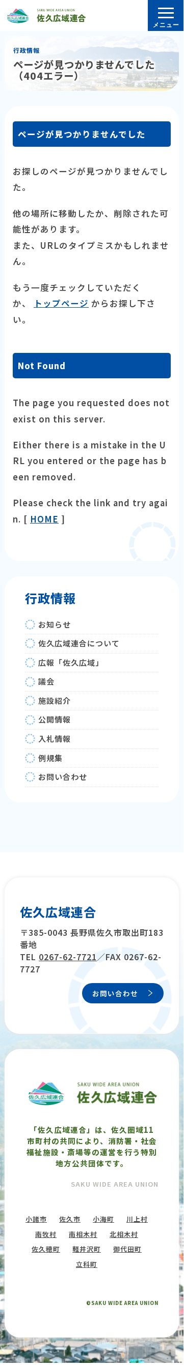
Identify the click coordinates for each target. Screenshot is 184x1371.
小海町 (103, 1219)
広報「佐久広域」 (70, 662)
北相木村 (124, 1234)
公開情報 (54, 719)
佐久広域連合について (79, 643)
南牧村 (46, 1234)
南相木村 (83, 1234)
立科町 (86, 1264)
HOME (44, 519)
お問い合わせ (62, 776)
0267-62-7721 (68, 957)
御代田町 (127, 1249)
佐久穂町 (46, 1249)
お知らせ (54, 624)
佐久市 (70, 1219)
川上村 (137, 1219)
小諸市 (36, 1219)
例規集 (50, 758)
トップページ (61, 303)
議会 (46, 681)
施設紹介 (54, 700)
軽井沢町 (86, 1249)
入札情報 (54, 738)
